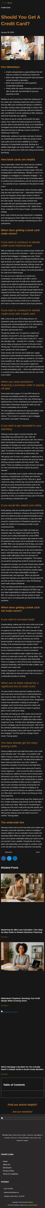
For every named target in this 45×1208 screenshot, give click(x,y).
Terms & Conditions (10, 1174)
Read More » (4, 937)
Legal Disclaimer (32, 1205)
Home (5, 1161)
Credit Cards (5, 7)
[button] (42, 2)
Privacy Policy (8, 1171)
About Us (6, 1165)
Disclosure (7, 1168)
